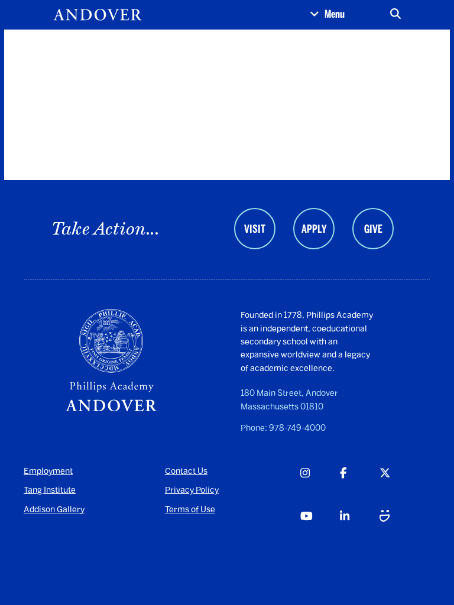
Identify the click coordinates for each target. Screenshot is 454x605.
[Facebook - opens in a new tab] (359, 487)
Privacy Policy (192, 490)
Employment (48, 471)
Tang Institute (50, 490)
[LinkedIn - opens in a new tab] (359, 530)
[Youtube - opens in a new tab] (319, 530)
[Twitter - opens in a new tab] (399, 487)
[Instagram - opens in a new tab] (319, 487)
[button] (327, 14)
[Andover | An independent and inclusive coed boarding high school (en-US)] (97, 15)
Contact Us (186, 471)
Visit (254, 229)
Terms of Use (190, 510)
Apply (313, 229)
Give (373, 229)
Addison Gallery (54, 510)
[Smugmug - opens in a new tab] (399, 530)
